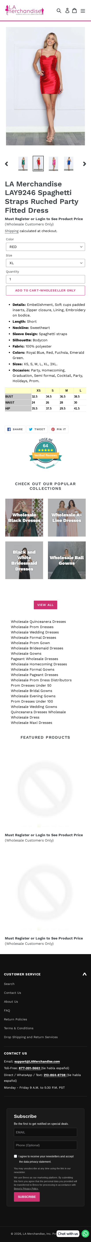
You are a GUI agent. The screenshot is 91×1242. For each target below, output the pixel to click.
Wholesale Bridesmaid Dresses (37, 648)
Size (9, 255)
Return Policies (15, 1019)
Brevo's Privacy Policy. (26, 1188)
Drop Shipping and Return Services (31, 1037)
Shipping (12, 231)
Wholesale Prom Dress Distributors (41, 680)
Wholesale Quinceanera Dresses (38, 621)
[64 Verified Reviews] (45, 471)
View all (45, 605)
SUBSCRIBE (27, 1197)
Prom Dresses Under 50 (31, 685)
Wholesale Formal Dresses (33, 637)
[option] (23, 164)
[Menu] (83, 10)
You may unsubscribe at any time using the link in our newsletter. (42, 1170)
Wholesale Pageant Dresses (34, 675)
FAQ (7, 1010)
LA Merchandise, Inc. (37, 1233)
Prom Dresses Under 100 (32, 701)
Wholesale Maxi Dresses (31, 723)
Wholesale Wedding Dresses (35, 632)
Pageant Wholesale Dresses (34, 659)
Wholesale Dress (25, 717)
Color (10, 239)
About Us (11, 1001)
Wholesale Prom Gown (30, 643)
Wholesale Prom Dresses (32, 627)
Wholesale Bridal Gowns (31, 691)
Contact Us (12, 992)
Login (40, 219)
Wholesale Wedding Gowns (34, 707)
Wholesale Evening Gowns (33, 696)
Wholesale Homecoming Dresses (39, 664)
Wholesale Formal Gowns (32, 669)
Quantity (12, 271)
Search (9, 984)
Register (22, 219)
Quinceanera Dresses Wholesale (38, 712)
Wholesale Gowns (26, 653)
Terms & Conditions (18, 1028)
